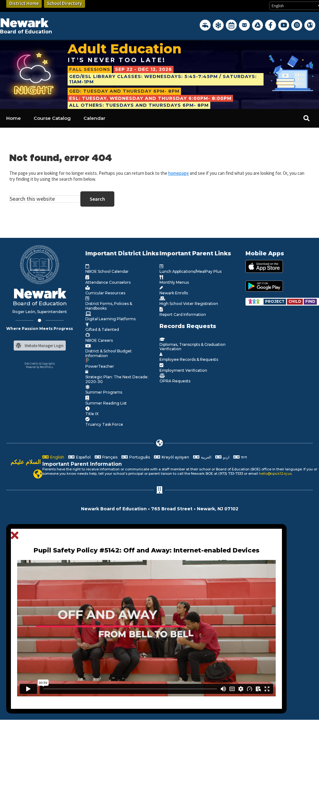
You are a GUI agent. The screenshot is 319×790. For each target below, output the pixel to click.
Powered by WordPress (39, 367)
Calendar (94, 118)
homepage (178, 173)
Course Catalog (52, 118)
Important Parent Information (82, 464)
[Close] (16, 535)
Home (13, 118)
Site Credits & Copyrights (39, 363)
